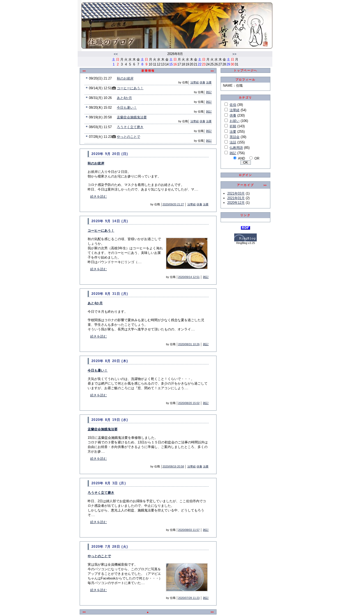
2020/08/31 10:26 (189, 344)
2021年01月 (236, 198)
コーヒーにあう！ (130, 88)
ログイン (245, 174)
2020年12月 (236, 203)
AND (241, 158)
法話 (233, 142)
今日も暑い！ (127, 107)
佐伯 (233, 105)
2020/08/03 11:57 (189, 529)
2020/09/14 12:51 (189, 276)
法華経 (194, 82)
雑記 (209, 92)
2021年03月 (236, 193)
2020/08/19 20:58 (173, 466)
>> (234, 54)
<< (116, 54)
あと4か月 (124, 98)
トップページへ (245, 70)
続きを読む (98, 196)
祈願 (233, 126)
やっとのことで (128, 137)
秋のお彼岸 (125, 78)
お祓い (235, 121)
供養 (202, 82)
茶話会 (235, 137)
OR (256, 158)
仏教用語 (236, 148)
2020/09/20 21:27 (173, 204)
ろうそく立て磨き (130, 127)
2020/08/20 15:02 (189, 403)
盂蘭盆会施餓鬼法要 (132, 117)
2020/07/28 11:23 (189, 597)
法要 (209, 82)
